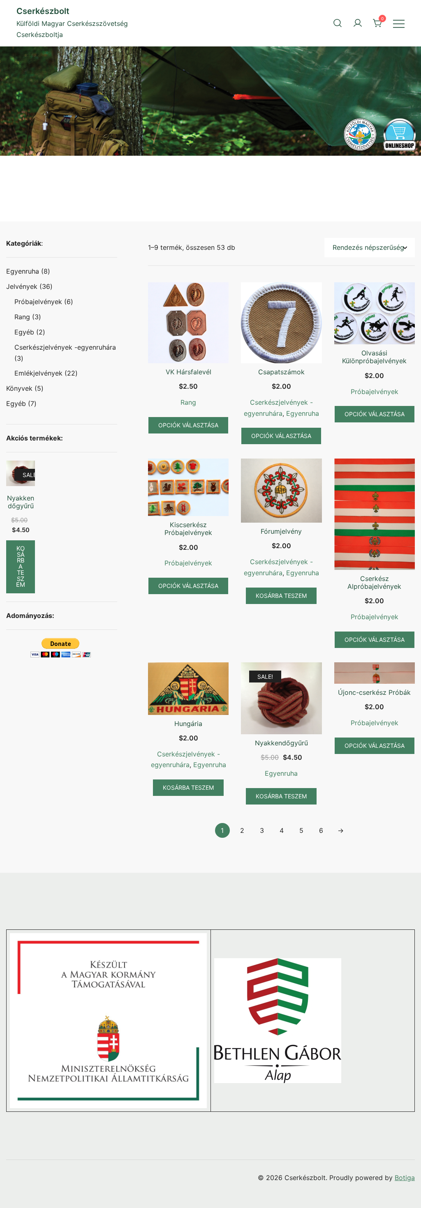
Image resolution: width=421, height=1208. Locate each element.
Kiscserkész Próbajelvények (188, 529)
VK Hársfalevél (188, 372)
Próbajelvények (374, 391)
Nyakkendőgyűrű (281, 743)
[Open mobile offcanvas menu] (399, 23)
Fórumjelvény (281, 531)
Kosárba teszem (20, 566)
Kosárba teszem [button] (281, 595)
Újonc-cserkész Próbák (374, 692)
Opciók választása (188, 425)
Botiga (405, 1177)
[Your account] (358, 23)
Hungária (188, 723)
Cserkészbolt (42, 11)
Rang (188, 402)
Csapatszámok (281, 372)
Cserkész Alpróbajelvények (374, 582)
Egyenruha (302, 413)
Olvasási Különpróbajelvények (374, 357)
